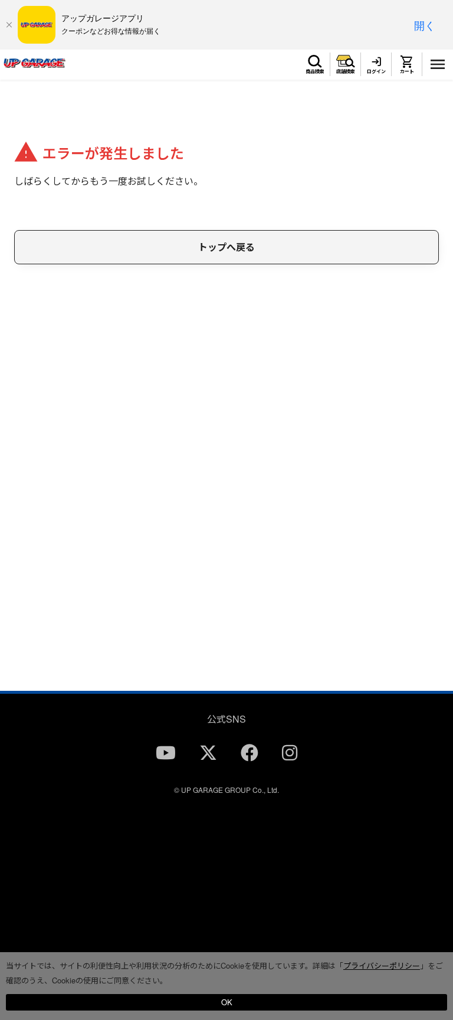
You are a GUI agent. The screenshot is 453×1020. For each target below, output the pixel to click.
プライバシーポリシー (381, 965)
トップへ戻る (226, 247)
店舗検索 (345, 71)
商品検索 (315, 71)
